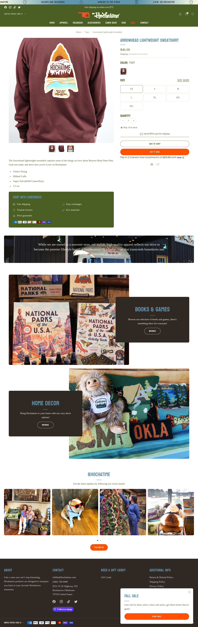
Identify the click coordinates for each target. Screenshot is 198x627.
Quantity (125, 116)
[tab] (97, 540)
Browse (152, 331)
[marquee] (99, 2)
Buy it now (155, 152)
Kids (124, 23)
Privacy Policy (157, 586)
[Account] (180, 14)
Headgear (78, 23)
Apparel (64, 23)
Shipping (124, 54)
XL (154, 97)
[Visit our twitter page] (19, 7)
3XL (131, 106)
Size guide (183, 80)
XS (131, 89)
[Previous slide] (14, 90)
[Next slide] (108, 90)
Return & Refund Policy (161, 577)
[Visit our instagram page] (10, 7)
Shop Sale (156, 616)
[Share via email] (158, 164)
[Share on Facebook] (152, 164)
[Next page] (194, 512)
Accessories (94, 23)
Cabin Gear (111, 23)
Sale (133, 23)
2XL (178, 97)
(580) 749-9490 (60, 581)
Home (52, 23)
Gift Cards (106, 577)
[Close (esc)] (189, 592)
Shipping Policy (157, 581)
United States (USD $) (13, 14)
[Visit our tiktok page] (14, 7)
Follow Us (99, 547)
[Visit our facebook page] (5, 7)
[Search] (192, 14)
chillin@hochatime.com (64, 577)
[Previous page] (4, 512)
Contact (144, 23)
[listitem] (99, 7)
